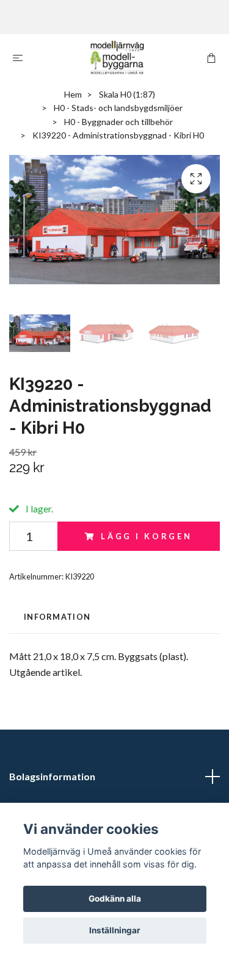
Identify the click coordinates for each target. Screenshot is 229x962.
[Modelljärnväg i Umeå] (117, 57)
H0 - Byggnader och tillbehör (118, 122)
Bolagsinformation (52, 776)
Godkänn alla (115, 898)
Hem (73, 94)
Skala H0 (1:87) (127, 94)
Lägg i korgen (146, 536)
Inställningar (114, 930)
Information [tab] (57, 617)
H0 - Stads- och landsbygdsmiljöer (118, 107)
